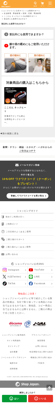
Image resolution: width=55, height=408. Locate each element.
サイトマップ (14, 346)
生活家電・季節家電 (12, 13)
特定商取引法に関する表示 (41, 352)
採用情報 (14, 369)
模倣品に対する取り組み (41, 357)
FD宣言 (41, 363)
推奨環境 (41, 341)
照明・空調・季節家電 (32, 13)
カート (43, 6)
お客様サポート (34, 11)
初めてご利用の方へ (15, 217)
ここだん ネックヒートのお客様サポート (20, 16)
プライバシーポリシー (41, 335)
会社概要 (14, 352)
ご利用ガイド (12, 224)
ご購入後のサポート (15, 239)
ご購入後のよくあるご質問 (18, 247)
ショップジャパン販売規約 (13, 335)
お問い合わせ (12, 254)
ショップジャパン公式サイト (13, 11)
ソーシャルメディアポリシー (13, 357)
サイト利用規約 (14, 341)
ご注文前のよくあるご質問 (18, 232)
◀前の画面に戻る (9, 133)
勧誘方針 (14, 363)
